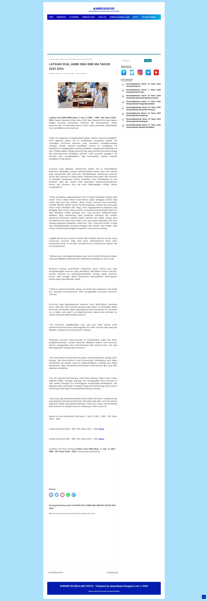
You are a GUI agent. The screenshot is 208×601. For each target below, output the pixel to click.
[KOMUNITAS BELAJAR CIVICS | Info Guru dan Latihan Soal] (104, 8)
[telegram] (74, 495)
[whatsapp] (68, 495)
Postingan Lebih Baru (56, 572)
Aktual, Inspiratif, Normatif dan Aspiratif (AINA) (104, 591)
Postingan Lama (112, 572)
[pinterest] (62, 495)
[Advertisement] (104, 36)
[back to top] (204, 597)
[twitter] (57, 495)
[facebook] (51, 495)
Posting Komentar (81, 73)
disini (101, 429)
